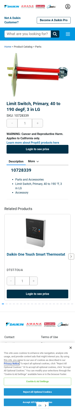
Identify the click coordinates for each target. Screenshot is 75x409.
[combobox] (42, 405)
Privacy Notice (11, 363)
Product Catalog (23, 46)
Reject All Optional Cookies (37, 392)
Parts (38, 46)
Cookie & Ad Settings (37, 381)
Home (7, 46)
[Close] (71, 348)
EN (39, 405)
